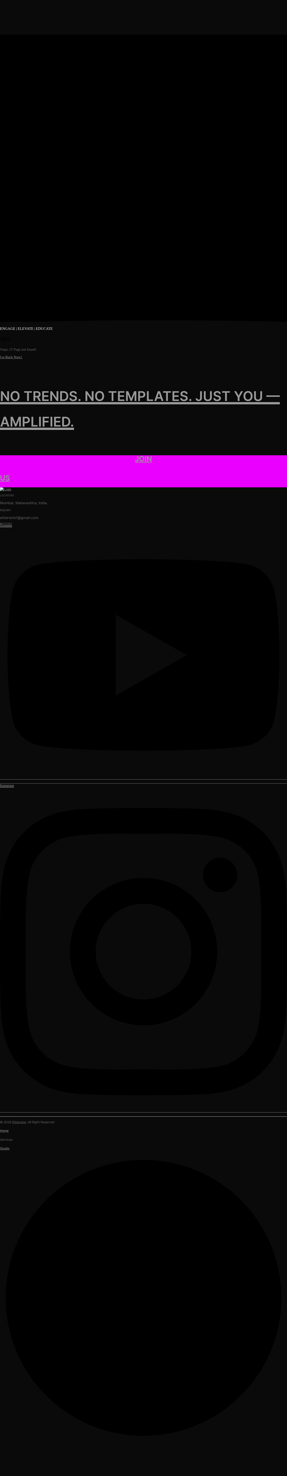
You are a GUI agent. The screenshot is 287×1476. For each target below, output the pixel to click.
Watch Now (92, 1465)
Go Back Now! (11, 357)
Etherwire (19, 1122)
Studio (4, 1148)
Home (4, 1130)
